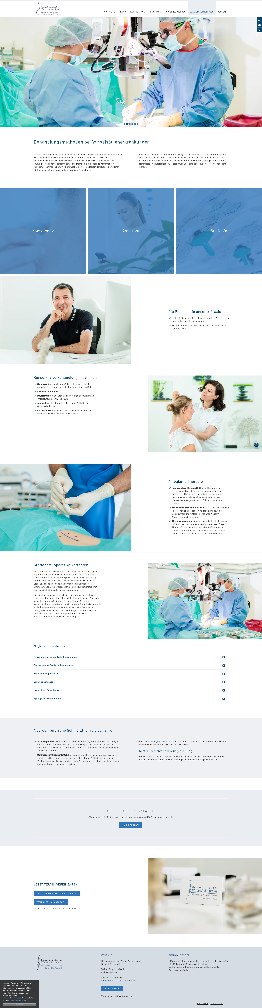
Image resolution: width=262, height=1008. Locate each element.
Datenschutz (217, 1003)
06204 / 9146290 (112, 989)
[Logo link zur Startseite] (46, 9)
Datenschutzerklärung (18, 1001)
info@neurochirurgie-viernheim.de (118, 981)
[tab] (124, 124)
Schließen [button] (19, 1005)
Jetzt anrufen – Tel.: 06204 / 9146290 (56, 894)
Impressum (202, 1003)
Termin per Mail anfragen (50, 902)
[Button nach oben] (257, 1003)
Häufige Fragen (130, 825)
